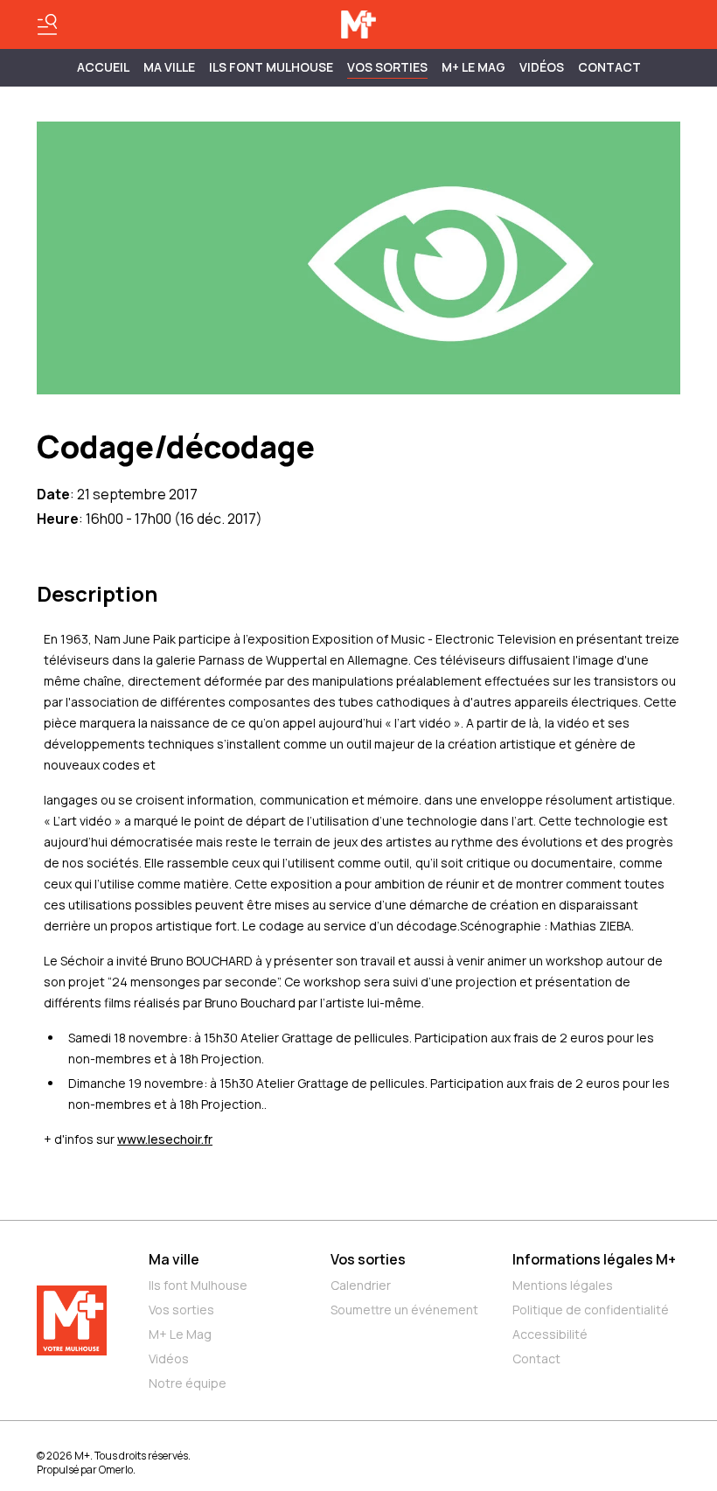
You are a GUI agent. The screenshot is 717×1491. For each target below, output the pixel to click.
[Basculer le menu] (47, 24)
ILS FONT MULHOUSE (271, 67)
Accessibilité (550, 1334)
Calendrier (361, 1285)
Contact (609, 67)
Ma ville (174, 1259)
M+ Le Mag (473, 67)
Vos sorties (387, 67)
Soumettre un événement (404, 1309)
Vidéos (541, 67)
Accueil (103, 67)
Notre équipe (187, 1383)
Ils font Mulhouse (198, 1285)
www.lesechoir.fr (164, 1139)
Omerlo (116, 1469)
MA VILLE (169, 67)
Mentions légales (562, 1285)
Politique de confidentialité (590, 1309)
